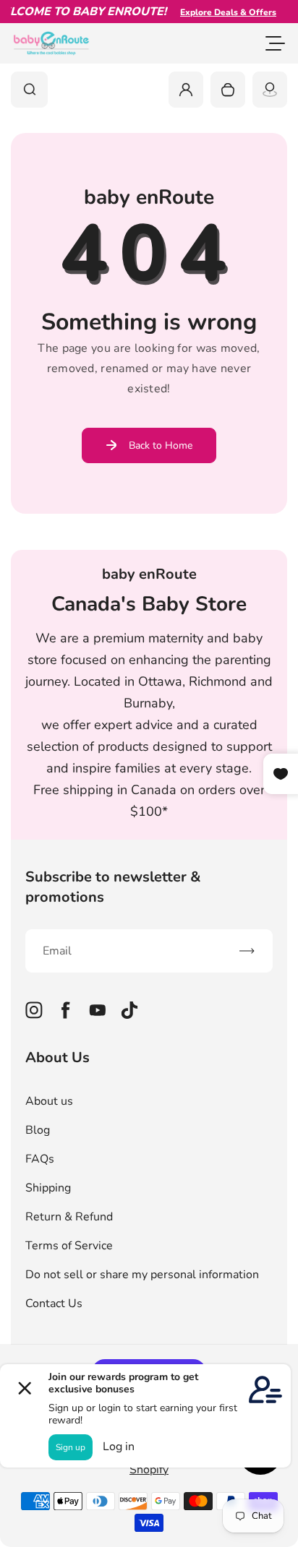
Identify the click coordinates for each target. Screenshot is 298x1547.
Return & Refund (69, 1217)
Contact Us (53, 1303)
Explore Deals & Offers (221, 12)
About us (49, 1101)
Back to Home (160, 445)
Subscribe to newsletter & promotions (113, 887)
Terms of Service (69, 1246)
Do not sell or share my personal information (142, 1275)
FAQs (39, 1159)
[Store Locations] (269, 90)
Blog (37, 1130)
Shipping (48, 1188)
